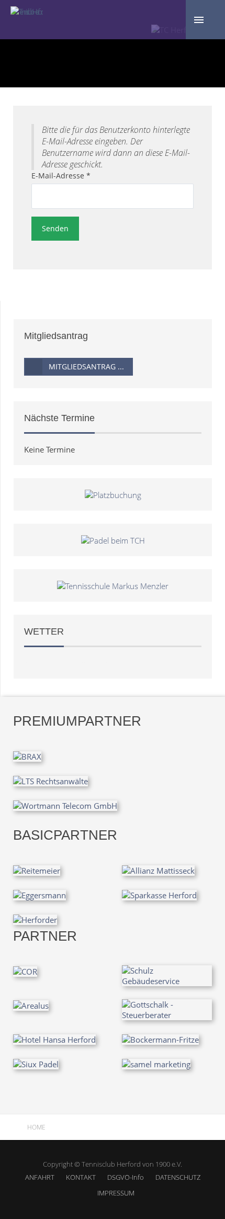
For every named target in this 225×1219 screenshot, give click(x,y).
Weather (39, 663)
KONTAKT (81, 1177)
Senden (55, 228)
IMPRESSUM (115, 1193)
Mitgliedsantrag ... (86, 366)
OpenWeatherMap (87, 663)
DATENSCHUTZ (177, 1177)
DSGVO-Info (125, 1177)
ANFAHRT (39, 1177)
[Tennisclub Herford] (26, 10)
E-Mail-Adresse (61, 175)
